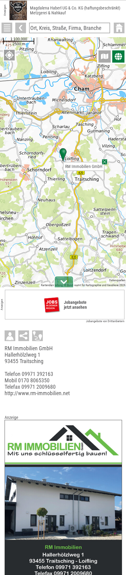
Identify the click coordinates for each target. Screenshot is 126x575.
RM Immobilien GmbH (83, 166)
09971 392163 (37, 374)
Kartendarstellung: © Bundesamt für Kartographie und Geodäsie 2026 (83, 285)
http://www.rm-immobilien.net (37, 393)
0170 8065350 (34, 380)
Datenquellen (117, 280)
